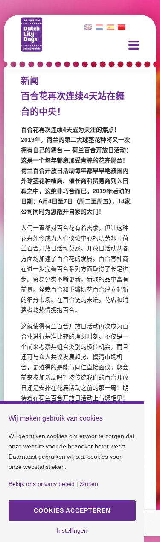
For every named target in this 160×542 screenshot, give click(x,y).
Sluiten (89, 484)
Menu (133, 45)
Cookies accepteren (72, 510)
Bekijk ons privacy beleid (42, 484)
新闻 (30, 80)
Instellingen (72, 530)
